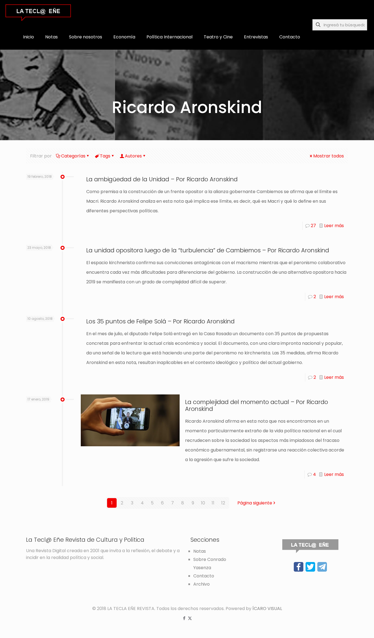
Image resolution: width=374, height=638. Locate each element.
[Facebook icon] (184, 618)
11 (213, 503)
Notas (199, 551)
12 (223, 503)
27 (313, 225)
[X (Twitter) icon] (190, 618)
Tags (105, 156)
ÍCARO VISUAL (267, 608)
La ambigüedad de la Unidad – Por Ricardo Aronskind (162, 179)
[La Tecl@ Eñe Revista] (38, 12)
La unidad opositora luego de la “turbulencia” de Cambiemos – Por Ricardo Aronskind (207, 250)
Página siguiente (254, 503)
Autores (133, 156)
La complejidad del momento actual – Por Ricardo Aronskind (256, 405)
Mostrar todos (328, 156)
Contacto (203, 576)
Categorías (73, 156)
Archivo (201, 584)
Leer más (334, 225)
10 (203, 503)
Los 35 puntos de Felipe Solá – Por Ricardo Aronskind (160, 321)
